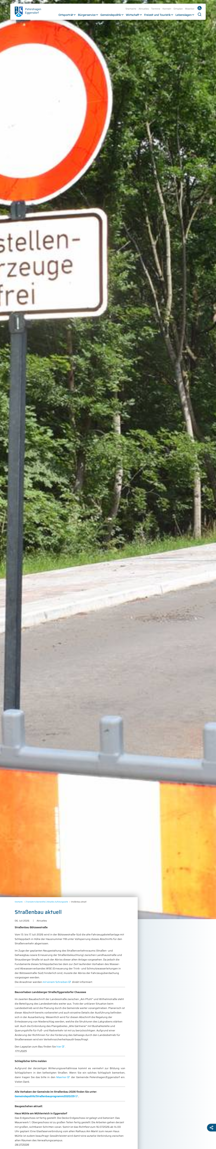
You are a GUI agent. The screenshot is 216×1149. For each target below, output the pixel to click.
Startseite (130, 9)
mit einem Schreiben (55, 982)
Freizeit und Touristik (157, 14)
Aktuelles (144, 9)
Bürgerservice (87, 14)
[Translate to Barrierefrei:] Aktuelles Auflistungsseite (47, 901)
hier (58, 1047)
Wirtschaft (132, 14)
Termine (155, 9)
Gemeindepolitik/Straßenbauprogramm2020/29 (45, 1096)
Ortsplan (178, 9)
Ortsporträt (65, 14)
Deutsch (199, 8)
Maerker (189, 9)
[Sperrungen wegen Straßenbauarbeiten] (108, 459)
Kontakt (167, 9)
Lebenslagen (183, 14)
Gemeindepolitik (110, 14)
